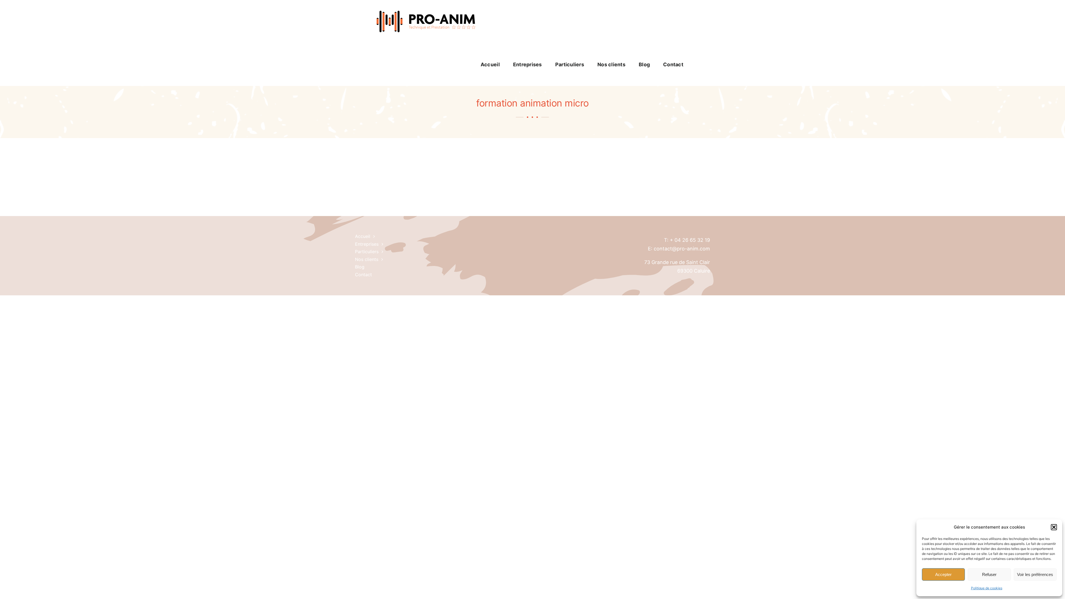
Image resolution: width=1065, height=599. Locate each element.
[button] (1054, 527)
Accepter (943, 574)
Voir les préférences (1035, 574)
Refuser (989, 574)
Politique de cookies (986, 588)
